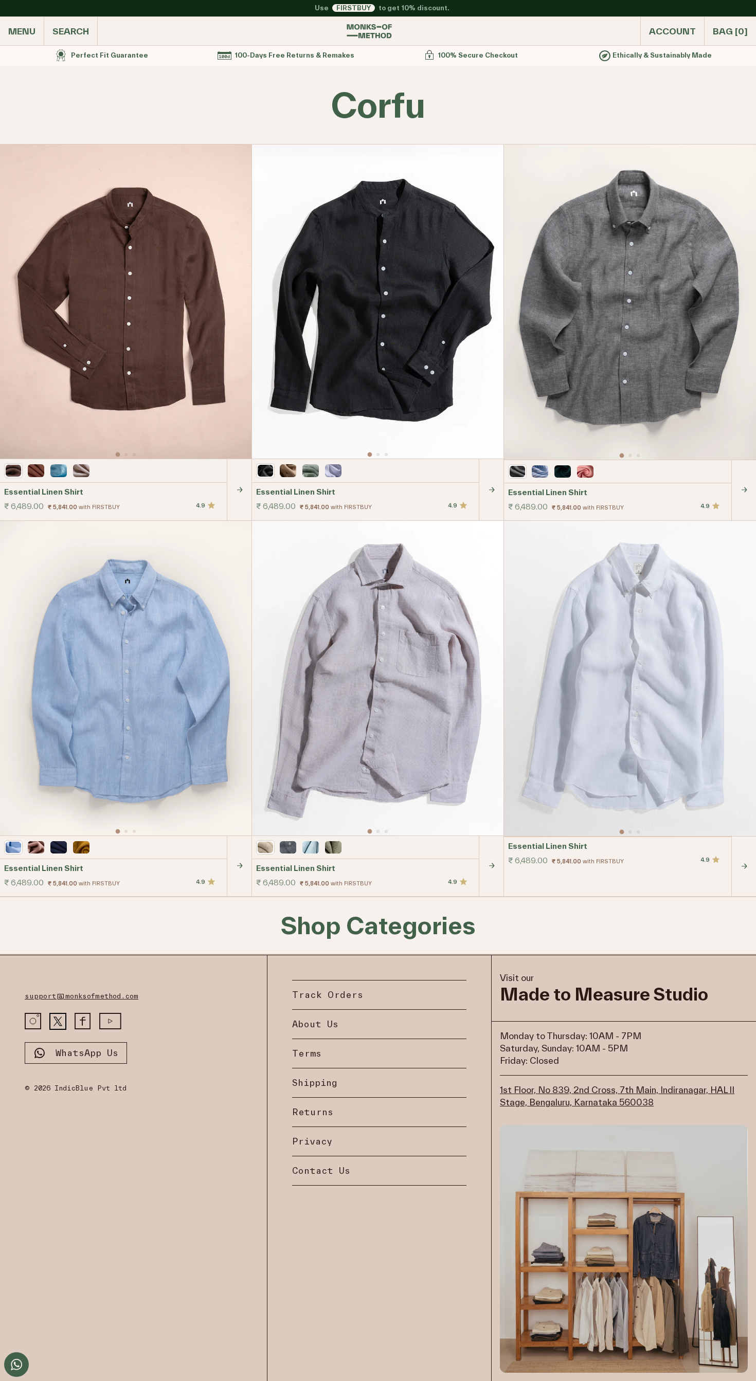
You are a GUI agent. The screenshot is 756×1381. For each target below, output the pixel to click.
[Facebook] (83, 1021)
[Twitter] (57, 1021)
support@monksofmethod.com (81, 996)
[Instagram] (33, 1021)
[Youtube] (110, 1021)
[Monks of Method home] (369, 31)
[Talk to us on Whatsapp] (16, 1364)
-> (240, 490)
